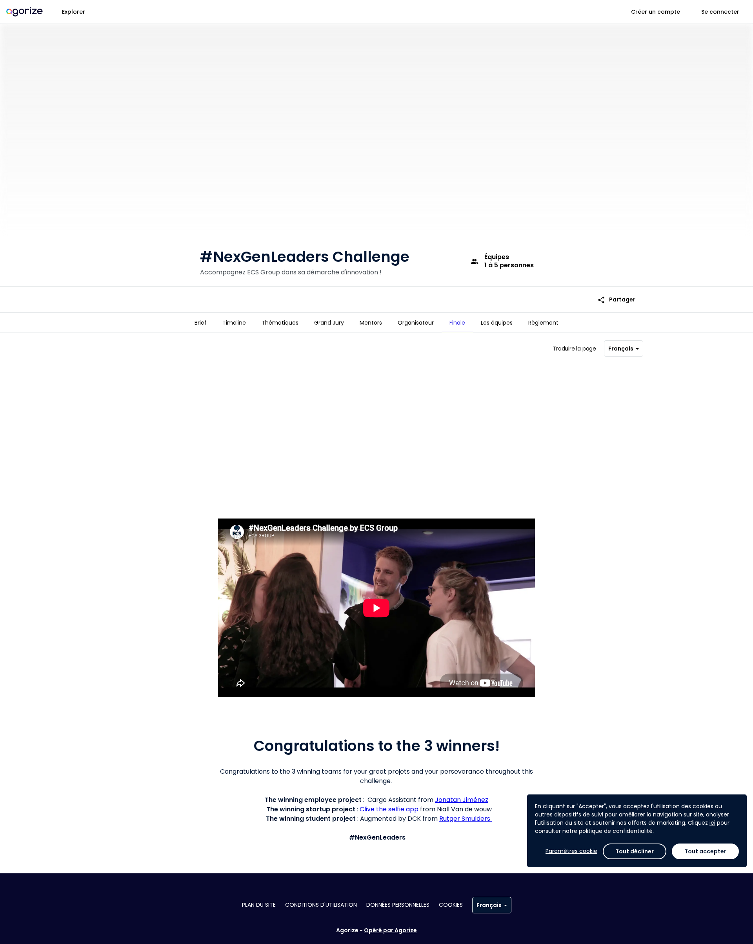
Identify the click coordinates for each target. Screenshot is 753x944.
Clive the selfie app (389, 809)
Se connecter (720, 12)
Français (620, 348)
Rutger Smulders (465, 818)
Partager (616, 300)
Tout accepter (705, 851)
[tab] (201, 322)
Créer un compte (655, 12)
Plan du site (259, 905)
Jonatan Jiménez (461, 799)
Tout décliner (634, 851)
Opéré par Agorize (390, 930)
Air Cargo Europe (505, 485)
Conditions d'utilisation (321, 905)
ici (712, 823)
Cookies (451, 905)
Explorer (73, 12)
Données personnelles (397, 905)
